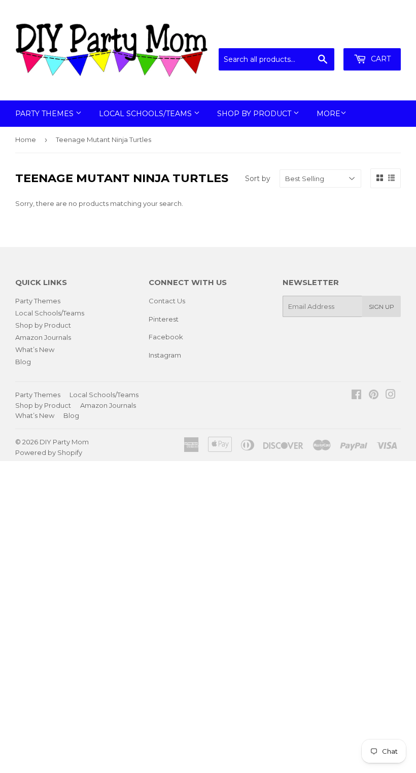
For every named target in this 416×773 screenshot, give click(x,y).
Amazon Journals (43, 337)
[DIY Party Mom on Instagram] (391, 396)
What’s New (34, 349)
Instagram (165, 355)
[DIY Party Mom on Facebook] (356, 396)
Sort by (257, 178)
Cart (380, 58)
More (328, 113)
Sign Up (381, 306)
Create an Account (371, 35)
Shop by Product (255, 113)
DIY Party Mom (64, 442)
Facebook (166, 337)
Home (25, 139)
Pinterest (164, 319)
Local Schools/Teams (146, 113)
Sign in (317, 35)
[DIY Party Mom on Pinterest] (373, 396)
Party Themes (45, 113)
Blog (23, 362)
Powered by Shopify (48, 452)
